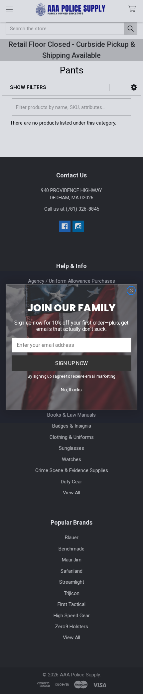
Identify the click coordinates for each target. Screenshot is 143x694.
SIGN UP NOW (71, 363)
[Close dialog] (131, 290)
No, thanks (71, 389)
